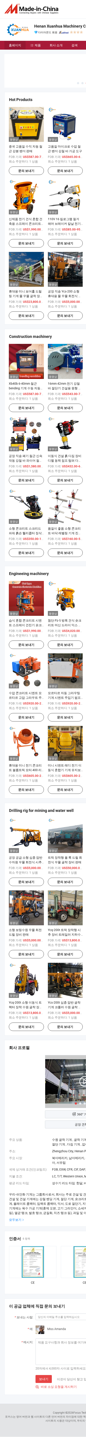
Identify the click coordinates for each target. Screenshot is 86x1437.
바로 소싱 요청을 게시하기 (56, 1387)
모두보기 (15, 1220)
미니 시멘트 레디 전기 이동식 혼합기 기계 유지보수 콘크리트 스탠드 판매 (64, 770)
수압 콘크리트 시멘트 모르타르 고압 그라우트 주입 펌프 (25, 697)
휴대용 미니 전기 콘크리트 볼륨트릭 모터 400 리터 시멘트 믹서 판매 (25, 770)
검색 (74, 45)
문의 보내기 (26, 170)
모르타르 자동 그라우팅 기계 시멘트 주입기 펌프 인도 (64, 697)
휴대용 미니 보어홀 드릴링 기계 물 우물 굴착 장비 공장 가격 (26, 296)
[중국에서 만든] (32, 9)
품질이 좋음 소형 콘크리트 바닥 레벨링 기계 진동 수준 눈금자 (64, 533)
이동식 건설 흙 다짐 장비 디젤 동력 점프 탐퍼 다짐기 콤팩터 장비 (64, 460)
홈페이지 (15, 45)
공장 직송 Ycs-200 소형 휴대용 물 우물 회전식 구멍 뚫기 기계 (64, 296)
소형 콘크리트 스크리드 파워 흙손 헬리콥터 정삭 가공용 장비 (25, 533)
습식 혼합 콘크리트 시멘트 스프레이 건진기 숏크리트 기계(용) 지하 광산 (25, 625)
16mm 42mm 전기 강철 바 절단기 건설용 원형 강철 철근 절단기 (64, 388)
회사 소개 (56, 45)
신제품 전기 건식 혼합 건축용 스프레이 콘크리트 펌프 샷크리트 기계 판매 (25, 223)
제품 (38, 45)
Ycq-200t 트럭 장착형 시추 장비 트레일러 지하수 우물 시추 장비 (64, 934)
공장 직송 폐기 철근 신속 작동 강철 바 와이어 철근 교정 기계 (25, 460)
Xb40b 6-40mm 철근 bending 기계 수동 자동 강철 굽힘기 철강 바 (24, 388)
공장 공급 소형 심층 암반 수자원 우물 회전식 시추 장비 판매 (25, 862)
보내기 (43, 1379)
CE (33, 1282)
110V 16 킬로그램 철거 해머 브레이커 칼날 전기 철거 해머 (64, 223)
